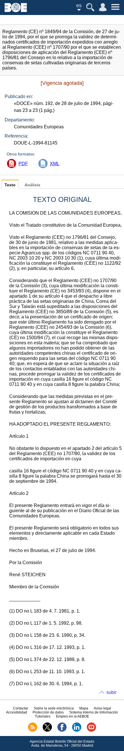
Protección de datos (48, 712)
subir (111, 692)
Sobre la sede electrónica (54, 708)
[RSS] (32, 731)
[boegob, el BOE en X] (47, 731)
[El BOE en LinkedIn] (76, 731)
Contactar (20, 708)
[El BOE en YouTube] (91, 731)
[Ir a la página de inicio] (16, 10)
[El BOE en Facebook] (62, 731)
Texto (10, 185)
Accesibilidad (16, 712)
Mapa (83, 708)
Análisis (32, 185)
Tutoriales (42, 716)
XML (54, 163)
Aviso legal (102, 708)
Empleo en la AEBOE (72, 716)
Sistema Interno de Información (93, 712)
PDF (23, 163)
